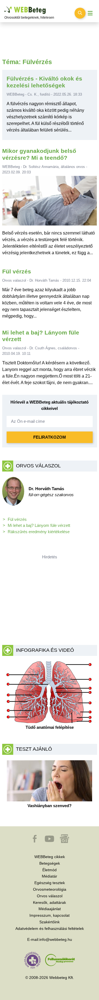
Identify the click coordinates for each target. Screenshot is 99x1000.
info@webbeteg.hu (55, 939)
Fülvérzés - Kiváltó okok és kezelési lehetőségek (44, 81)
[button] (35, 841)
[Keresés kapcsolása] (80, 13)
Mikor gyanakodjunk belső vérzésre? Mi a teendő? (39, 154)
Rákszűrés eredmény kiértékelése (39, 531)
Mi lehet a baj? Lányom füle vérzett (39, 525)
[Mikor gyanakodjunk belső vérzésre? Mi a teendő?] (49, 203)
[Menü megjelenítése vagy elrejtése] (90, 13)
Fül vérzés (16, 271)
